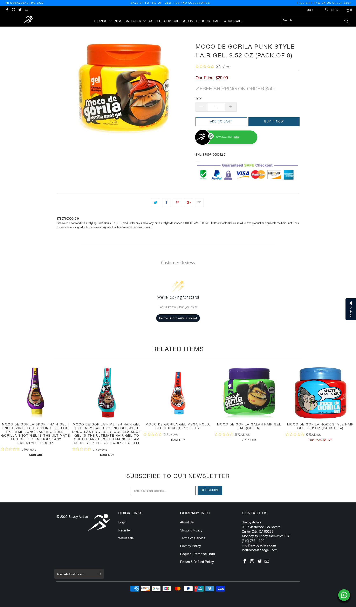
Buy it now (274, 121)
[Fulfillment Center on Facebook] (7, 10)
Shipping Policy (191, 530)
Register (124, 530)
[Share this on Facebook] (166, 202)
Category (134, 21)
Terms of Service (192, 538)
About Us (187, 522)
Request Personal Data (197, 554)
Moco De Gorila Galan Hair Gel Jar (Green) (249, 393)
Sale (217, 21)
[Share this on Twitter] (155, 202)
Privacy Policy (190, 546)
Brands (101, 21)
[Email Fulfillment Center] (26, 10)
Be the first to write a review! (178, 318)
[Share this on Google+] (188, 202)
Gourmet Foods (196, 21)
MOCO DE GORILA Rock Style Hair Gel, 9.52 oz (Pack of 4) (320, 393)
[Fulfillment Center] (28, 20)
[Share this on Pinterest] (177, 202)
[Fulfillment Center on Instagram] (13, 10)
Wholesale (233, 21)
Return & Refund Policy (197, 562)
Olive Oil (171, 21)
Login (122, 522)
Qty (198, 99)
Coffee (155, 21)
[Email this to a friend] (199, 202)
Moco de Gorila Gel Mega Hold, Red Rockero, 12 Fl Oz (178, 393)
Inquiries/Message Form (260, 550)
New (118, 21)
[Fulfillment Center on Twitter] (20, 10)
